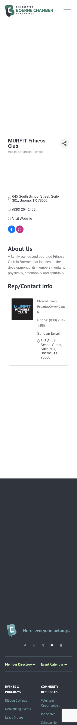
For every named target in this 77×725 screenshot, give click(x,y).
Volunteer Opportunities (50, 703)
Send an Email (48, 333)
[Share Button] (64, 143)
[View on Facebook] (11, 232)
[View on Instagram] (20, 232)
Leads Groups (14, 717)
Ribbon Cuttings (16, 700)
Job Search (48, 714)
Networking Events (18, 709)
